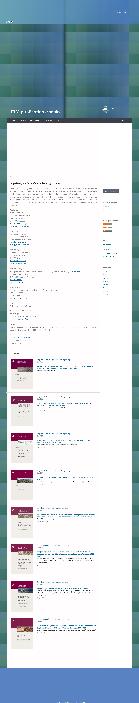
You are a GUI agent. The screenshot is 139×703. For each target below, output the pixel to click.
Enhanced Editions (109, 256)
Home (12, 177)
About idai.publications (54, 120)
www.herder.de (16, 279)
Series (23, 120)
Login (125, 12)
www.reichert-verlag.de (19, 223)
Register (118, 12)
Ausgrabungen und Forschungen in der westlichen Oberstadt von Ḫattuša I (63, 589)
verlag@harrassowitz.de (19, 245)
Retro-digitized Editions (110, 253)
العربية (105, 272)
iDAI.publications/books (36, 112)
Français (106, 288)
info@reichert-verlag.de (19, 226)
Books (14, 120)
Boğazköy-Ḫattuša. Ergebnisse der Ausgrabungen (54, 360)
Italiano (105, 291)
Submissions (35, 120)
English (105, 281)
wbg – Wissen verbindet (75, 271)
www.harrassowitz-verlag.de (21, 242)
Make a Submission (111, 191)
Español (105, 285)
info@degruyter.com (18, 263)
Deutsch (106, 275)
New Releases (107, 244)
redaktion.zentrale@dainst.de (21, 319)
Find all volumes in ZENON (20, 337)
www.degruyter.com (18, 260)
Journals (106, 206)
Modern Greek (107, 278)
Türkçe (105, 294)
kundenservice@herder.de (20, 282)
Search (126, 120)
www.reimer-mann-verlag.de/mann (24, 298)
